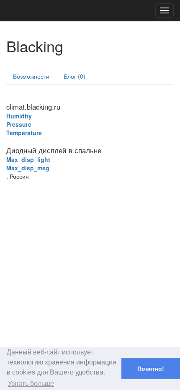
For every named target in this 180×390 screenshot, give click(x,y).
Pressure (18, 124)
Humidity (19, 116)
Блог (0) (74, 76)
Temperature (24, 132)
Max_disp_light (28, 159)
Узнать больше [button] (31, 383)
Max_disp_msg (27, 168)
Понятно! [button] (150, 368)
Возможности (31, 76)
